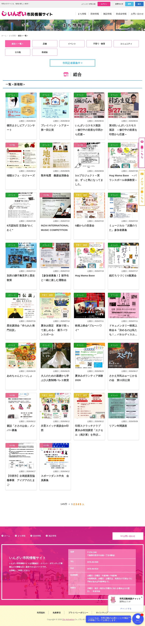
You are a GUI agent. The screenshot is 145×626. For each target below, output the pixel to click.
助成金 (45, 52)
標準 (129, 4)
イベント (72, 44)
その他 (18, 52)
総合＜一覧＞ (18, 44)
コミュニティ (126, 44)
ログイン (104, 4)
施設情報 (52, 536)
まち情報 (12, 36)
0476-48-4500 (92, 562)
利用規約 (41, 612)
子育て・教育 (99, 44)
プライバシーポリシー (78, 612)
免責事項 (57, 612)
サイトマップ (102, 612)
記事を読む (21, 116)
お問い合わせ (129, 536)
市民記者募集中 (72, 63)
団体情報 (37, 536)
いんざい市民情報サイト (28, 13)
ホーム (4, 36)
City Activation (68, 619)
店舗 (45, 44)
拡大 (139, 4)
